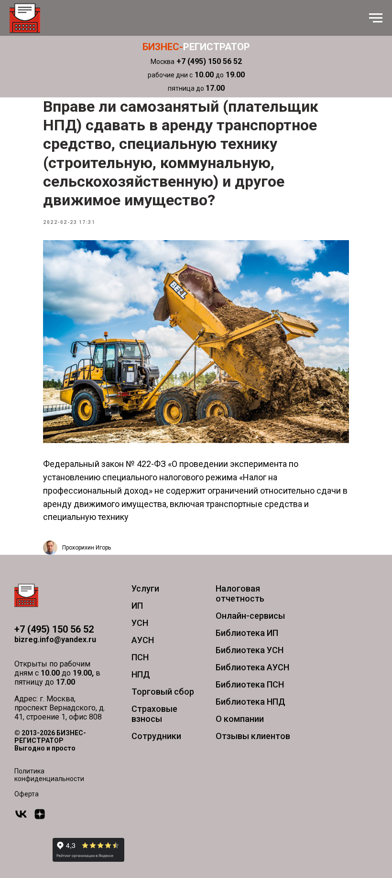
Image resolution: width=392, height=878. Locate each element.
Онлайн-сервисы (250, 616)
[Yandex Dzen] (39, 818)
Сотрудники (156, 736)
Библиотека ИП (247, 633)
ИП (137, 606)
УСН (139, 623)
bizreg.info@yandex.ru (55, 639)
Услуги (145, 588)
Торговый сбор (162, 692)
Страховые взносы (154, 714)
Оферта (26, 794)
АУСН (142, 640)
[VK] (21, 818)
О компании (240, 719)
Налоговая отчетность (240, 593)
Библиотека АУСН (252, 667)
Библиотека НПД (250, 702)
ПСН (140, 657)
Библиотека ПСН (250, 684)
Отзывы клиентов (253, 736)
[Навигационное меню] (375, 18)
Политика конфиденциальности (49, 775)
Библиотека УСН (249, 650)
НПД (140, 674)
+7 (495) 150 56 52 (54, 629)
